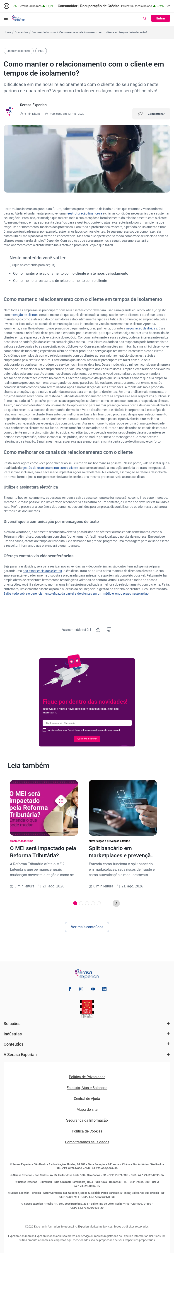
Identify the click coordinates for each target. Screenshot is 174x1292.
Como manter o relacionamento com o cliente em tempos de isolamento (70, 273)
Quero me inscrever (87, 738)
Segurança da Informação (87, 1120)
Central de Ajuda (87, 1099)
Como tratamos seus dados (87, 1142)
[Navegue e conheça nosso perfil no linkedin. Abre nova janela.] (104, 990)
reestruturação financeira (84, 213)
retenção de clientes (24, 315)
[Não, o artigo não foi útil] (109, 629)
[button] (6, 18)
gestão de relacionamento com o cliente (50, 468)
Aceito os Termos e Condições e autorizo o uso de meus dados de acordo (84, 730)
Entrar (160, 18)
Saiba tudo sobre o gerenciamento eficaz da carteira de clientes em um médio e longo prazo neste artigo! (77, 593)
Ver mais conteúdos (87, 927)
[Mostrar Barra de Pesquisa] (144, 18)
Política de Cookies (87, 1131)
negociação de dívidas (141, 328)
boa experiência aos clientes (42, 571)
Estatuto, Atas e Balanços (87, 1088)
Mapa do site (87, 1109)
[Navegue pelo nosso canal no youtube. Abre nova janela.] (93, 990)
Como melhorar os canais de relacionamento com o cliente (60, 281)
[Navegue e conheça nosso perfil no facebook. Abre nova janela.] (70, 990)
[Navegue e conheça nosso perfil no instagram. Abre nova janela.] (81, 990)
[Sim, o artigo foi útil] (98, 629)
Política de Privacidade (87, 1077)
